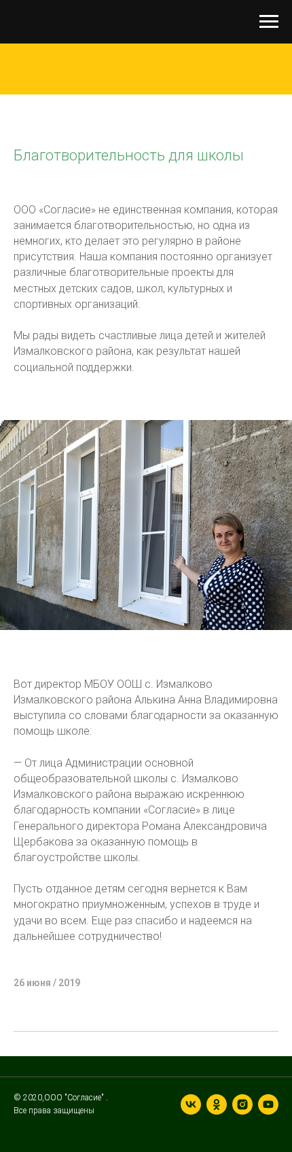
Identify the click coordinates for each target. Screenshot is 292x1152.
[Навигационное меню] (268, 22)
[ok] (216, 1104)
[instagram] (242, 1104)
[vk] (191, 1104)
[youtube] (268, 1104)
